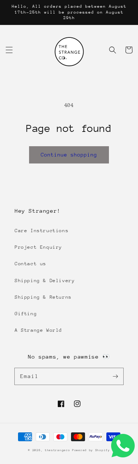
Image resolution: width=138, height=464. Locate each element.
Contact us (30, 263)
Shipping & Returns (43, 297)
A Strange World (38, 330)
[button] (9, 50)
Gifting (26, 313)
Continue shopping (69, 155)
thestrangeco (57, 450)
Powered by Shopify (91, 450)
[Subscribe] (115, 376)
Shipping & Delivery (45, 280)
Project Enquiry (38, 247)
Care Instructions (41, 230)
